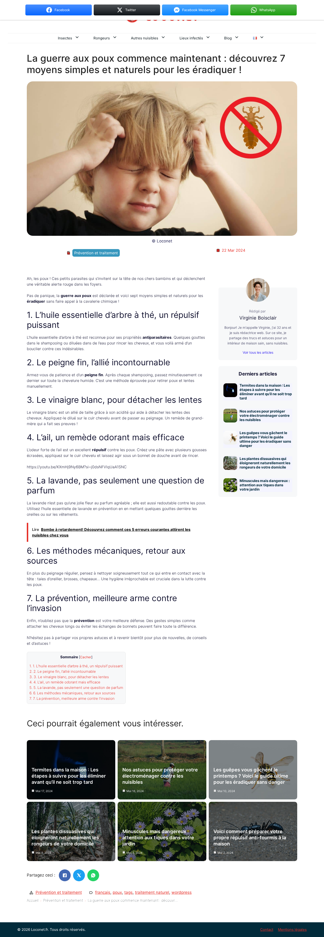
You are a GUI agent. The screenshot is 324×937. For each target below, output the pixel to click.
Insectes (65, 38)
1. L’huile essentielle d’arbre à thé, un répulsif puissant (76, 666)
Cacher (85, 657)
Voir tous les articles (258, 352)
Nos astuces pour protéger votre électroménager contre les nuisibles (265, 415)
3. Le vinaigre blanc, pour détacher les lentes (69, 677)
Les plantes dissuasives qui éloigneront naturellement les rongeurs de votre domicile (265, 462)
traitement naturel (152, 892)
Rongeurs (101, 38)
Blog (228, 38)
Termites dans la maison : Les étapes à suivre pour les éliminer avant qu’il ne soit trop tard (266, 391)
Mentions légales (292, 929)
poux (117, 892)
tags (128, 892)
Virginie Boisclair (258, 318)
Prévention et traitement (96, 252)
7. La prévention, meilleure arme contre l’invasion (72, 698)
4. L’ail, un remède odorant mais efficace (64, 682)
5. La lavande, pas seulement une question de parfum (76, 687)
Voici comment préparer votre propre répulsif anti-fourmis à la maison (249, 838)
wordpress (181, 892)
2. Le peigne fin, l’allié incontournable (62, 671)
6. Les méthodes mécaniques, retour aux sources (72, 693)
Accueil (32, 900)
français (102, 892)
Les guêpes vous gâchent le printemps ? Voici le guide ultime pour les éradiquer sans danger (265, 439)
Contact (266, 929)
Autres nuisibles (144, 38)
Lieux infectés (191, 38)
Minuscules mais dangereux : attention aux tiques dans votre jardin (265, 485)
